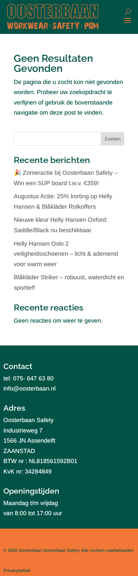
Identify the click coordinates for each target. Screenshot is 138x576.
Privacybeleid (16, 570)
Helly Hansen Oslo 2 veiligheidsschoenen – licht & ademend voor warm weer (66, 254)
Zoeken (113, 138)
